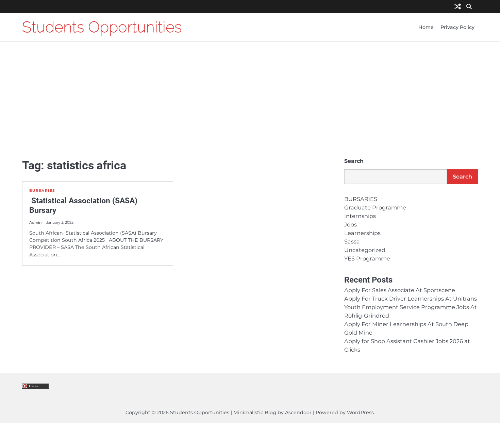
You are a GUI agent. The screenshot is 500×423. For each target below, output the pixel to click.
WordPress (360, 412)
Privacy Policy (457, 27)
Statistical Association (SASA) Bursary (83, 205)
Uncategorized (364, 250)
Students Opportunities (102, 27)
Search (354, 161)
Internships (360, 216)
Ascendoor (298, 412)
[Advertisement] (250, 99)
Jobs (350, 224)
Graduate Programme (375, 207)
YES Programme (367, 258)
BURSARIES (42, 190)
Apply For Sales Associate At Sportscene (399, 290)
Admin (35, 222)
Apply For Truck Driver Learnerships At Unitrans (410, 298)
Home (426, 27)
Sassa (352, 241)
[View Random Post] (457, 7)
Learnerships (362, 233)
